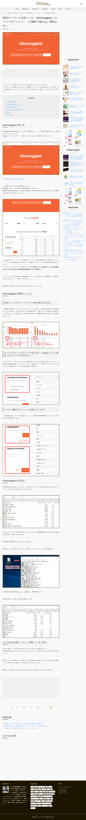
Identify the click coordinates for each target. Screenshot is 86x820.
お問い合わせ (63, 791)
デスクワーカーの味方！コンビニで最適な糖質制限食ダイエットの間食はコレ (76, 80)
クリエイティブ (37, 801)
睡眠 (51, 789)
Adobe (32, 801)
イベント (41, 798)
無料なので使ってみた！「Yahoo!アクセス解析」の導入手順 (76, 170)
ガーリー (32, 793)
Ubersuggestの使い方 (12, 101)
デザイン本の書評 (49, 801)
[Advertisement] (31, 73)
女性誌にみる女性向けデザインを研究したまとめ (76, 74)
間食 (38, 796)
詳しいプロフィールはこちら (15, 802)
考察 (47, 791)
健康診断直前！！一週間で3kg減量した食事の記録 (76, 93)
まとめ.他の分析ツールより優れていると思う (17, 109)
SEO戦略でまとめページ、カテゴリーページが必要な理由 (74, 258)
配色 (46, 786)
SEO (49, 793)
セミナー (48, 798)
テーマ (48, 789)
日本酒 (32, 791)
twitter (36, 786)
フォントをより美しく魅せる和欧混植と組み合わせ (76, 126)
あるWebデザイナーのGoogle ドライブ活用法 (76, 177)
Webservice (35, 9)
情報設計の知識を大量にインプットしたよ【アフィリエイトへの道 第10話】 (74, 253)
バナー (32, 786)
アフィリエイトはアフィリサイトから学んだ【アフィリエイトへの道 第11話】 (74, 237)
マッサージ (37, 791)
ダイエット (33, 808)
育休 (44, 791)
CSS (44, 798)
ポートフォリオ (64, 793)
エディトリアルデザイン (47, 796)
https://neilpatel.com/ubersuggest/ (13, 179)
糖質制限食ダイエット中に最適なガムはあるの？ (76, 106)
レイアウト (39, 803)
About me (67, 9)
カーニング (41, 793)
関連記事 (9, 112)
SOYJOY (32, 789)
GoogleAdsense (52, 791)
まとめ (53, 793)
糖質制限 (50, 805)
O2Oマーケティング (34, 798)
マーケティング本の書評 (46, 803)
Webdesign (25, 9)
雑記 (47, 793)
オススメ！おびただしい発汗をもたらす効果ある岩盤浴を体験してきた (76, 113)
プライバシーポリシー (65, 787)
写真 (41, 796)
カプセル (50, 786)
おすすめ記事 (10, 115)
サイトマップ (63, 789)
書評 (52, 798)
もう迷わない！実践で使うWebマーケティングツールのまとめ (20, 728)
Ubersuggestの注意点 (12, 107)
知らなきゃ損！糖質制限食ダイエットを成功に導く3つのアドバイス (76, 100)
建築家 (36, 793)
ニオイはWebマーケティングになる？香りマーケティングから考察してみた (74, 246)
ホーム (4, 13)
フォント (43, 801)
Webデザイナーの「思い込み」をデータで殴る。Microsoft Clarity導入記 (23, 723)
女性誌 (39, 789)
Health (53, 9)
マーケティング (13, 29)
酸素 (36, 789)
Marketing (45, 9)
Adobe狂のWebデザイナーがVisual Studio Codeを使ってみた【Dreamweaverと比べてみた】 (76, 164)
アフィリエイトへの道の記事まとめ (74, 241)
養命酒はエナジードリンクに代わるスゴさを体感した (76, 87)
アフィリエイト (45, 805)
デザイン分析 (33, 803)
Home (17, 9)
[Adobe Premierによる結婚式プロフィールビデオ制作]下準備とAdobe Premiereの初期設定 (76, 119)
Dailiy (60, 9)
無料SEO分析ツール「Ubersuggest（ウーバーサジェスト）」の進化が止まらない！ (26, 726)
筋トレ (41, 791)
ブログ (39, 805)
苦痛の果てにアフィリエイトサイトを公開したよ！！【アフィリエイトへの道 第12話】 (74, 230)
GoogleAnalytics (34, 805)
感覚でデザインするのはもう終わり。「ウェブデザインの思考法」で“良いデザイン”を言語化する (74, 223)
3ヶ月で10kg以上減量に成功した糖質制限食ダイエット (76, 67)
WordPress (44, 789)
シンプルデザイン (41, 786)
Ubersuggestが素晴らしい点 (13, 104)
